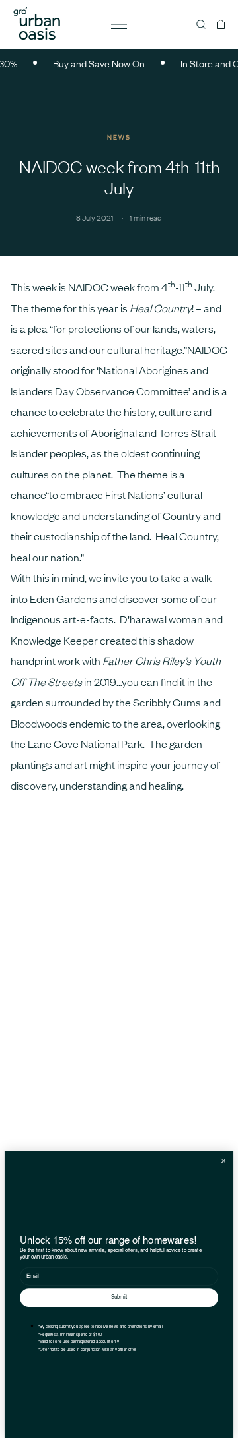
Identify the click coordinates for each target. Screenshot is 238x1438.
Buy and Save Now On (93, 63)
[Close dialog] (223, 1160)
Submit (119, 1297)
